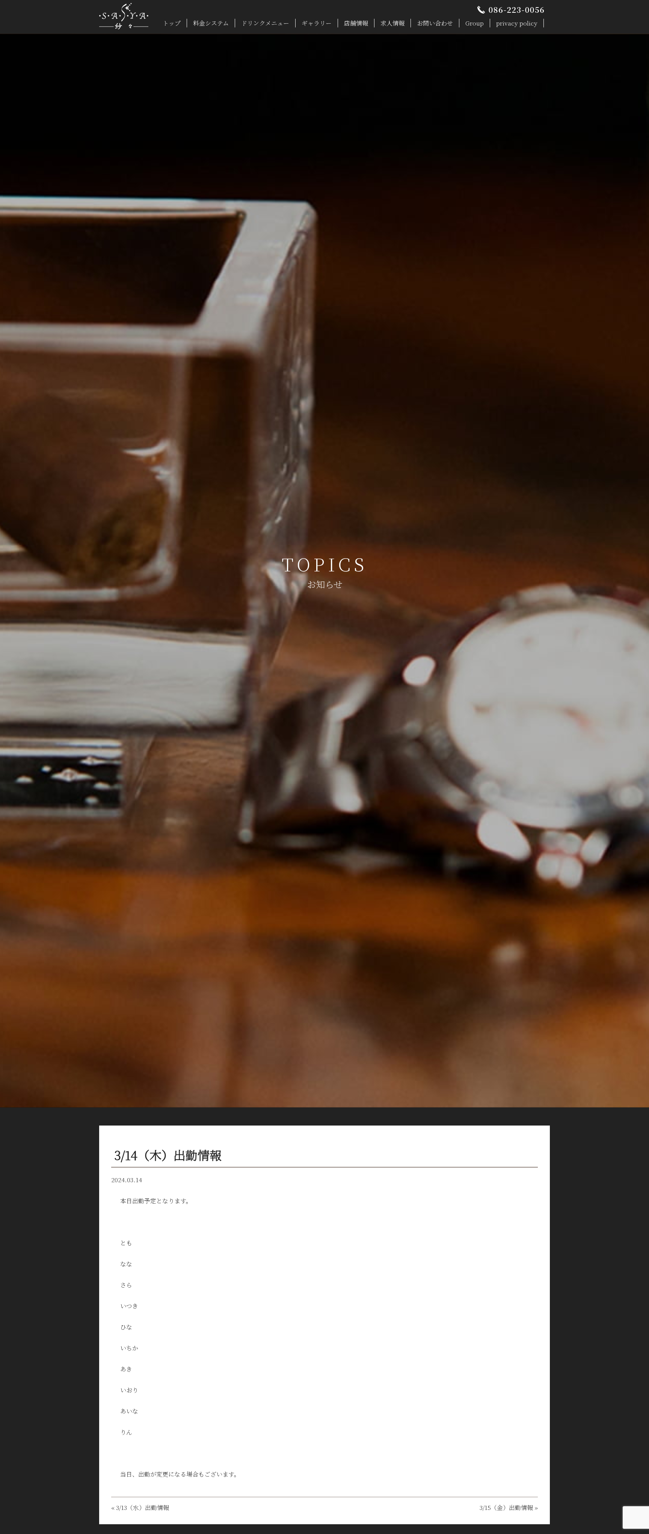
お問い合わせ (435, 23)
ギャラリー (317, 23)
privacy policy (516, 23)
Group (474, 23)
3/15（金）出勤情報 (506, 1507)
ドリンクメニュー (265, 23)
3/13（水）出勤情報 (142, 1507)
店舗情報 (356, 23)
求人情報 (392, 23)
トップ (172, 23)
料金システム (211, 23)
